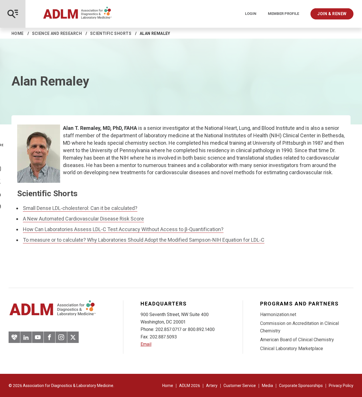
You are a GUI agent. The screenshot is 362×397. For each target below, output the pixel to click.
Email (146, 344)
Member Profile (283, 14)
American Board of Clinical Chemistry (297, 339)
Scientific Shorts (110, 33)
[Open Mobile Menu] (12, 14)
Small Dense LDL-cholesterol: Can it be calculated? (80, 208)
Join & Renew (332, 13)
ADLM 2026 (189, 385)
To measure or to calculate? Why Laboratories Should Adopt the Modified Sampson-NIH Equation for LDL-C (143, 240)
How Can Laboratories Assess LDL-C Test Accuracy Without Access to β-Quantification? (123, 229)
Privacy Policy (341, 385)
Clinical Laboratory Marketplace (291, 348)
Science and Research (57, 33)
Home (17, 33)
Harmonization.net (278, 314)
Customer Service (239, 385)
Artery (211, 385)
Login (250, 14)
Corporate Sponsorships (301, 385)
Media (267, 385)
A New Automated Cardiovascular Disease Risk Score (83, 219)
